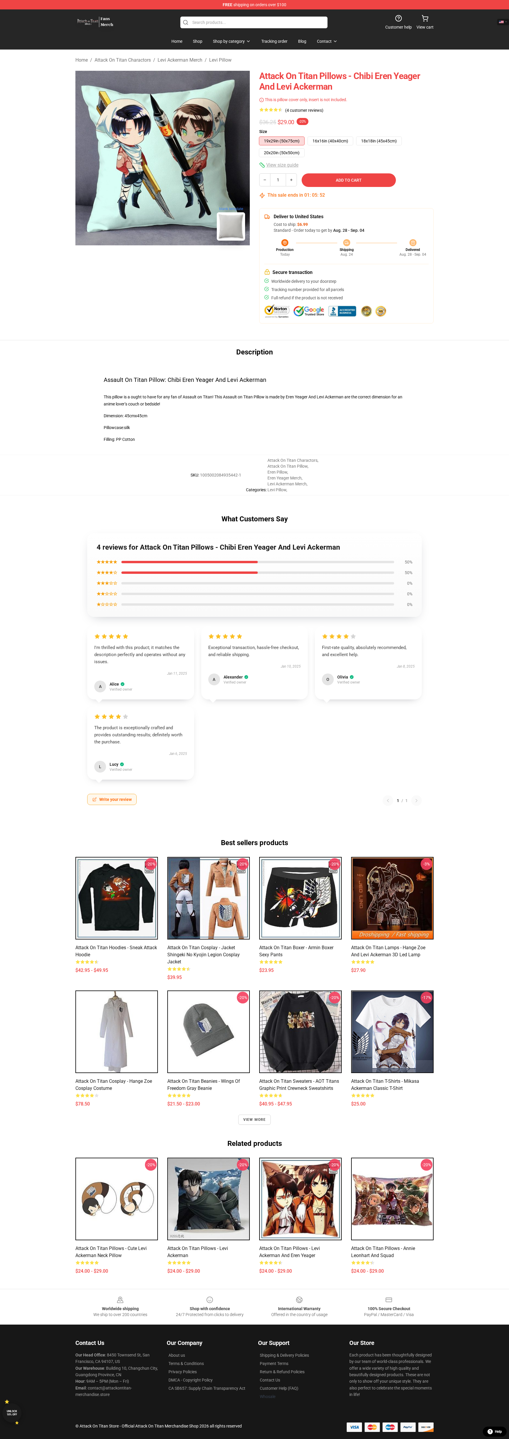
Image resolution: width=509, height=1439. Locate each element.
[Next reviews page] (416, 800)
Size (263, 131)
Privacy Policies (182, 1371)
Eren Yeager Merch (284, 478)
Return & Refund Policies (282, 1371)
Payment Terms (274, 1363)
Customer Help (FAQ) (279, 1388)
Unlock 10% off (12, 1413)
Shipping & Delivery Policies (284, 1355)
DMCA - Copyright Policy (190, 1380)
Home (81, 60)
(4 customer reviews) (304, 110)
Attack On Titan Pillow (287, 466)
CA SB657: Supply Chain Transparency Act (206, 1388)
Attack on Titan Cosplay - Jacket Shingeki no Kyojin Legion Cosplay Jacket (203, 955)
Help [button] (498, 1432)
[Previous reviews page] (388, 800)
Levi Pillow (220, 60)
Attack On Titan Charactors (123, 60)
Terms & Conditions (186, 1363)
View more (254, 1120)
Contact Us (270, 1380)
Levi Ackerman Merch (180, 60)
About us (176, 1355)
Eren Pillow (277, 472)
